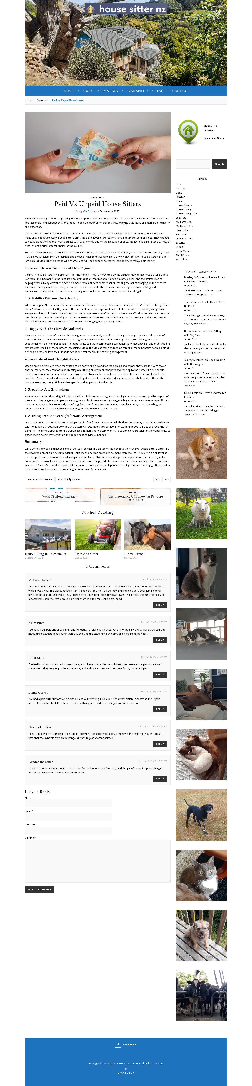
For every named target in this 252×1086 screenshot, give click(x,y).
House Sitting (184, 209)
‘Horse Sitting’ (134, 554)
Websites (181, 259)
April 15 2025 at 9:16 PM (155, 579)
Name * (29, 798)
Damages (181, 188)
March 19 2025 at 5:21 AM (154, 656)
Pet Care (181, 234)
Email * (29, 811)
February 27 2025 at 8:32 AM (152, 726)
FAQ (160, 91)
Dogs (179, 192)
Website (30, 824)
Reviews (110, 91)
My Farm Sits (183, 221)
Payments (41, 100)
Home (69, 91)
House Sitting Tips (186, 213)
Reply (160, 605)
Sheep (179, 247)
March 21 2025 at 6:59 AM (154, 622)
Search (219, 164)
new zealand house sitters (39, 479)
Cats (178, 184)
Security (180, 242)
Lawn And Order (86, 554)
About (88, 91)
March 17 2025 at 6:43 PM (154, 691)
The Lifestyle (183, 255)
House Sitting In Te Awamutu (45, 554)
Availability (137, 91)
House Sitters (184, 205)
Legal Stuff (182, 217)
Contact (180, 91)
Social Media (183, 251)
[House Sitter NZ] (126, 8)
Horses (180, 201)
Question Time (184, 238)
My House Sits (184, 226)
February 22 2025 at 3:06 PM (152, 761)
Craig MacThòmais (87, 211)
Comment (30, 837)
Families (180, 196)
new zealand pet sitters (69, 479)
